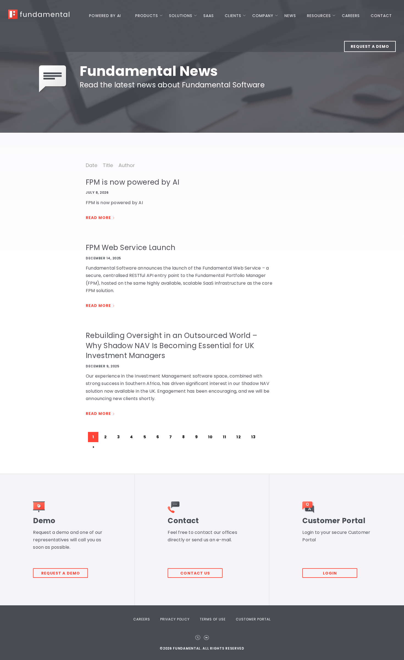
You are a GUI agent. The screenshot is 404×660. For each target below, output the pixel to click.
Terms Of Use (213, 619)
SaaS (208, 15)
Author (126, 165)
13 (253, 437)
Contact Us (195, 573)
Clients (233, 15)
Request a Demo (370, 46)
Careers (351, 15)
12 (238, 437)
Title (108, 165)
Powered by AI (105, 15)
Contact (381, 15)
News (290, 15)
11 (224, 437)
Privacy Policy (175, 619)
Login (330, 573)
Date (91, 165)
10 (210, 437)
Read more (98, 217)
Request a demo (60, 573)
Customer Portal (253, 619)
